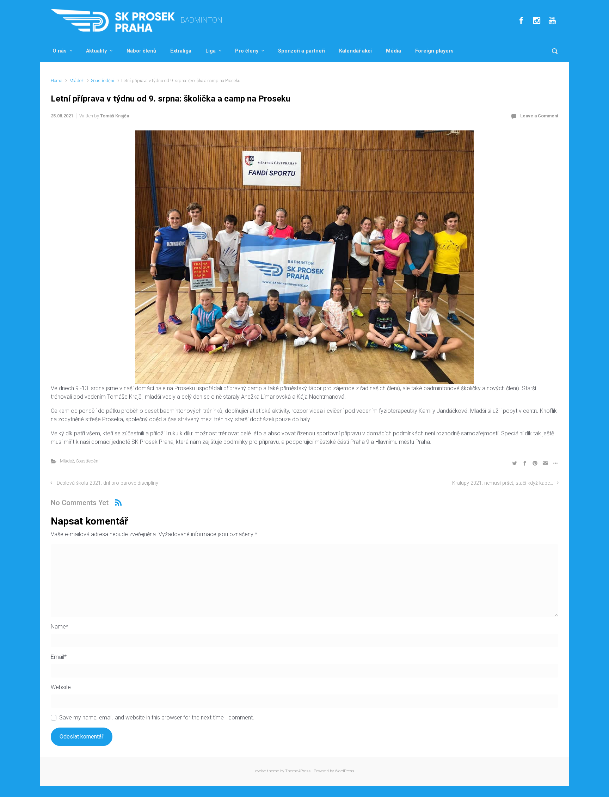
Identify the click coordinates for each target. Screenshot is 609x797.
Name (59, 626)
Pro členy (246, 51)
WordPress (344, 771)
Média (393, 51)
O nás (60, 51)
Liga (210, 51)
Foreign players (434, 51)
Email (59, 657)
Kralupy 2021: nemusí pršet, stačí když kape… (502, 483)
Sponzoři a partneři (301, 51)
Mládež (76, 80)
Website (61, 687)
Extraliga (180, 51)
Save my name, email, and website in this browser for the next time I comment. (156, 717)
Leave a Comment (539, 115)
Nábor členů (141, 51)
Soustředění (102, 80)
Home (56, 80)
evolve (260, 771)
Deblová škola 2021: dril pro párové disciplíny (107, 483)
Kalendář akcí (355, 51)
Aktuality (96, 51)
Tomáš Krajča (114, 115)
